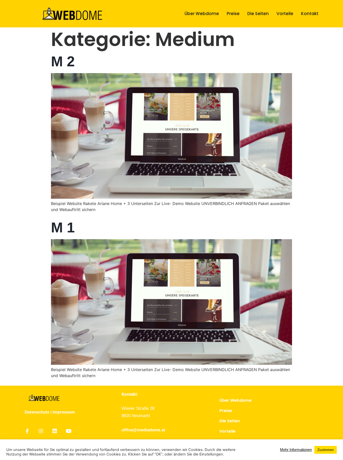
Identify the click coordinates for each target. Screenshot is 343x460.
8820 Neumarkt (136, 415)
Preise (233, 14)
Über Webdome (202, 14)
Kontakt (309, 14)
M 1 (63, 227)
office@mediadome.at (143, 430)
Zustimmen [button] (325, 450)
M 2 (63, 61)
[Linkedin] (54, 431)
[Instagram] (40, 431)
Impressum (63, 412)
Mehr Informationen (296, 450)
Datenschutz (37, 412)
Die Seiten (258, 14)
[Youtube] (68, 431)
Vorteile (284, 14)
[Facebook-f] (27, 431)
